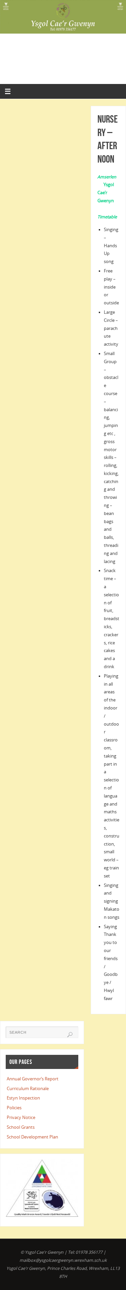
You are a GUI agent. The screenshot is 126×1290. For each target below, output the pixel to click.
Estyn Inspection (23, 1098)
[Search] (70, 1034)
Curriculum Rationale (28, 1088)
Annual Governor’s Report (32, 1079)
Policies (14, 1108)
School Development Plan (32, 1137)
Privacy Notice (21, 1117)
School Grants (21, 1127)
